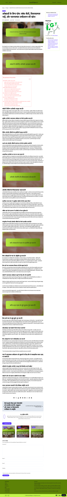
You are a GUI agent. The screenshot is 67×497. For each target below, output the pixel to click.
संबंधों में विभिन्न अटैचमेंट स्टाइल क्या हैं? (9, 80)
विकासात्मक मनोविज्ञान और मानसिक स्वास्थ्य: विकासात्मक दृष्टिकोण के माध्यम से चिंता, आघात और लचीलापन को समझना (47, 484)
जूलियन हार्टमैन (25, 414)
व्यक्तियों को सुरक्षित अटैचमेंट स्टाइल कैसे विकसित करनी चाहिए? (13, 102)
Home (7, 2)
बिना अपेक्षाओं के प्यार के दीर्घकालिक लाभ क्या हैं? (11, 100)
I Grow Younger (55, 35)
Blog (5, 487)
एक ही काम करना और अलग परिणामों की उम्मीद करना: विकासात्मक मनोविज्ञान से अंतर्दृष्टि (37, 435)
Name (3, 458)
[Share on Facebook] (56, 495)
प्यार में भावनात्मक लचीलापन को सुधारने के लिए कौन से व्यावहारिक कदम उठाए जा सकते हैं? (16, 101)
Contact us (7, 485)
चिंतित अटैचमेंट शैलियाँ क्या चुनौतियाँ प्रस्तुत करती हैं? (11, 83)
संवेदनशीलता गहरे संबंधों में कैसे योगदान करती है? (11, 98)
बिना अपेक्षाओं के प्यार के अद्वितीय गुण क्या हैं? (9, 93)
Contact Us (54, 2)
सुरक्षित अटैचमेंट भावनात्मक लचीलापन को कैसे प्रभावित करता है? (13, 82)
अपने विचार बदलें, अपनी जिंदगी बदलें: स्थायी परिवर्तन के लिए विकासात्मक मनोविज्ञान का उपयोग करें (53, 15)
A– (8, 495)
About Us (10, 2)
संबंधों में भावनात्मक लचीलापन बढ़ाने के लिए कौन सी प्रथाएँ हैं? (12, 95)
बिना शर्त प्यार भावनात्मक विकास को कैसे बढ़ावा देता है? (11, 94)
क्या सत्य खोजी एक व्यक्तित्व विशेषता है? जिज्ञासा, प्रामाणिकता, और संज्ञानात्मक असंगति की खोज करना (47, 489)
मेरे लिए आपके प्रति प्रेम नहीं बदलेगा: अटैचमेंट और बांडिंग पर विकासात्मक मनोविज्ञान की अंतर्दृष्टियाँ (53, 40)
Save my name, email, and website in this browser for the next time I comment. (16, 473)
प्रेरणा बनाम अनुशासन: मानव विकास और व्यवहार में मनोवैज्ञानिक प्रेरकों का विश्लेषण (8, 435)
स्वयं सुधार (5, 427)
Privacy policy (7, 488)
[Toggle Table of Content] (29, 79)
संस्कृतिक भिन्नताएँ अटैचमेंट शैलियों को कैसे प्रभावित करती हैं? (12, 91)
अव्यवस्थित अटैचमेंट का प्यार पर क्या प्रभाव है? (10, 86)
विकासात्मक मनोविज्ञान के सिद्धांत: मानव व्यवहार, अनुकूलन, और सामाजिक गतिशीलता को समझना (47, 485)
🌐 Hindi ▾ (63, 495)
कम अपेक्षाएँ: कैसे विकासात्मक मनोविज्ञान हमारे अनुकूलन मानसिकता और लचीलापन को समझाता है (47, 487)
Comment (4, 444)
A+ (5, 495)
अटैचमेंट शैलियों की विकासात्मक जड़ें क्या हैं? (9, 87)
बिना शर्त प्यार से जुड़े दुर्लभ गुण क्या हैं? (8, 97)
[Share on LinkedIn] (60, 495)
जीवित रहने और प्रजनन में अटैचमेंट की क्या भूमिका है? (11, 90)
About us (6, 484)
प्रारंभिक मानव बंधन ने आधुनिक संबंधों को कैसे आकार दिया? (12, 89)
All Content (59, 2)
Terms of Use (7, 490)
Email (3, 463)
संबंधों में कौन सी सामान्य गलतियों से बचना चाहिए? (11, 104)
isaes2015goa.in (33, 2)
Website (3, 468)
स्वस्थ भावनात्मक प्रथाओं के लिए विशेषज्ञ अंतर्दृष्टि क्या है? (12, 105)
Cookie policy (7, 491)
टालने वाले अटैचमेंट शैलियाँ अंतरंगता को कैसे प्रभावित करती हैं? (13, 84)
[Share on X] (58, 495)
